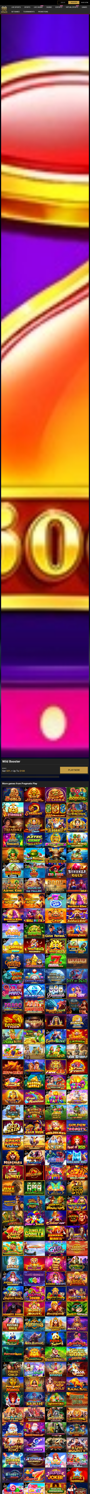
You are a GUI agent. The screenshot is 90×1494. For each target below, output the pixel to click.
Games (84, 7)
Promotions (43, 12)
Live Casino (38, 6)
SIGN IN (63, 2)
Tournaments (29, 12)
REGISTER (74, 2)
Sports (27, 7)
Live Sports (16, 7)
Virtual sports (72, 6)
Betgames (16, 12)
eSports (59, 6)
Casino (49, 7)
